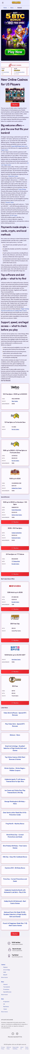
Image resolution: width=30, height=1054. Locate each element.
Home (5, 7)
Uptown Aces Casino (17, 515)
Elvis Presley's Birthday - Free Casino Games (15, 847)
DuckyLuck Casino (16, 538)
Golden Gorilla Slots (17, 533)
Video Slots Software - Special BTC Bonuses (15, 714)
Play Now (15, 104)
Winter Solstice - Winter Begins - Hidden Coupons (15, 769)
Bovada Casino (15, 564)
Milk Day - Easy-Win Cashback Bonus (15, 857)
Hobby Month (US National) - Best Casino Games (15, 902)
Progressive (6, 1001)
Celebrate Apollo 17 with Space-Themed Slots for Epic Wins (15, 780)
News (11, 7)
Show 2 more (4, 1011)
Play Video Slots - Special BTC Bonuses (15, 725)
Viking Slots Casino (13, 176)
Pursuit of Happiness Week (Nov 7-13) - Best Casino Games (15, 924)
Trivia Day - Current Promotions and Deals (15, 880)
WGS (4, 972)
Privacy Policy (3, 1048)
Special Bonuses (7, 992)
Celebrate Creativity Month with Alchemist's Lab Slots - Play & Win (15, 891)
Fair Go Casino (15, 429)
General (5, 984)
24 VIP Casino (13, 215)
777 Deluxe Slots (16, 561)
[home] (17, 4)
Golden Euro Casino (17, 488)
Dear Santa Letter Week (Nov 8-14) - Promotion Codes (15, 814)
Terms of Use (26, 1048)
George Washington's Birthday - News (15, 803)
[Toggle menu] (2, 2)
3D (4, 1004)
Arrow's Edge (6, 969)
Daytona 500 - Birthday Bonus (15, 868)
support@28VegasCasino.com (19, 146)
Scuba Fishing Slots (16, 510)
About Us (21, 1048)
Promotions (6, 989)
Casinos (3, 964)
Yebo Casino (15, 401)
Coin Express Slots (17, 72)
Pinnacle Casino (9, 202)
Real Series (6, 1006)
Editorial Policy (9, 1048)
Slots (2, 999)
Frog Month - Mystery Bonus (15, 823)
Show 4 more (4, 977)
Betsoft (5, 974)
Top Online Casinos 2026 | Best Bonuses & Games (15, 758)
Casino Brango (22, 189)
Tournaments (6, 987)
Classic (5, 1009)
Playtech (5, 967)
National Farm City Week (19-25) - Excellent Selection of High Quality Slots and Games (15, 914)
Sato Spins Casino (16, 659)
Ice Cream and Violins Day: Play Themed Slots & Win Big (15, 791)
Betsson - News (15, 735)
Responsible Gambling (16, 1048)
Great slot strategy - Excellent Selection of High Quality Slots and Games (15, 748)
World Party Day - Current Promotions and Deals (15, 836)
